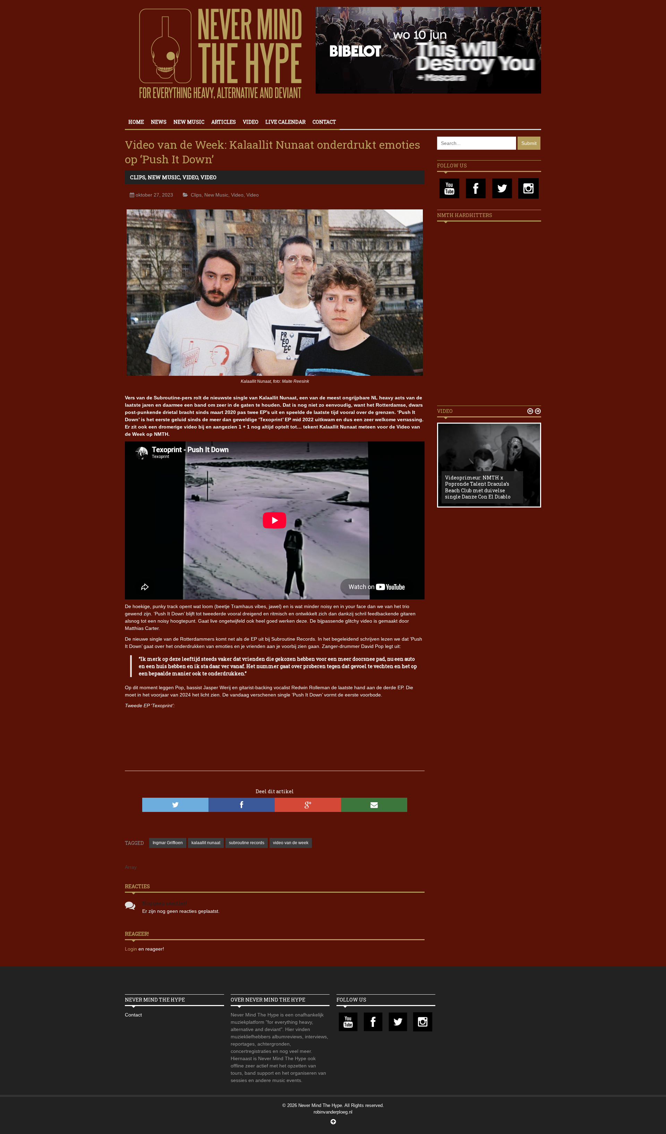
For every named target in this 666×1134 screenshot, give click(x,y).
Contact (324, 122)
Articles (223, 122)
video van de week (290, 842)
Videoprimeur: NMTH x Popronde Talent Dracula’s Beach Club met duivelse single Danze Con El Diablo (478, 487)
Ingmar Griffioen (168, 842)
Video (250, 122)
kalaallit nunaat (205, 842)
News (158, 122)
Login (131, 949)
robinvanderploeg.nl (333, 1112)
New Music (188, 122)
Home (136, 122)
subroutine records (246, 842)
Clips (137, 177)
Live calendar (285, 122)
